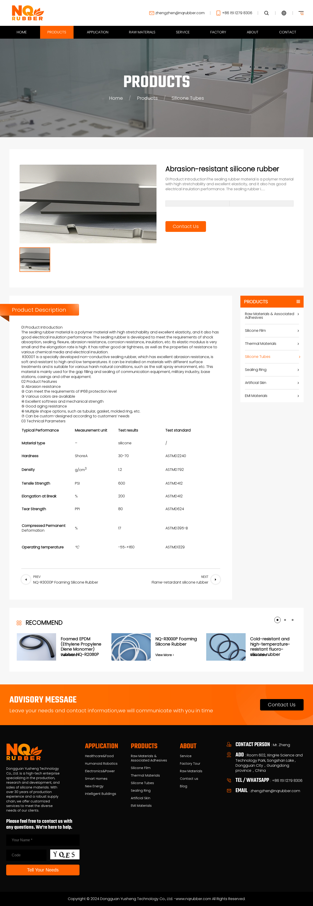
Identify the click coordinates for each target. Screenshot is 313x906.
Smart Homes (96, 779)
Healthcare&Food (99, 756)
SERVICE (183, 32)
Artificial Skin (255, 382)
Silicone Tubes (188, 98)
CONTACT (287, 32)
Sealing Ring (255, 369)
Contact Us (186, 226)
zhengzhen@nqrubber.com (180, 13)
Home (116, 98)
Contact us (189, 779)
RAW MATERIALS (142, 32)
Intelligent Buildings (100, 794)
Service (186, 756)
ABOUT (252, 32)
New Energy (94, 786)
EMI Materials (256, 395)
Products (147, 98)
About (188, 746)
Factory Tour (190, 763)
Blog (183, 786)
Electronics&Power (100, 771)
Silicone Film (255, 330)
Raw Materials (191, 771)
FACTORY (218, 32)
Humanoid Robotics (101, 763)
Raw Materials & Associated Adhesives (269, 315)
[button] (277, 620)
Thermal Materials (260, 343)
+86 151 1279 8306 (237, 13)
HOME (22, 32)
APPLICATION (97, 32)
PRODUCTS (56, 32)
